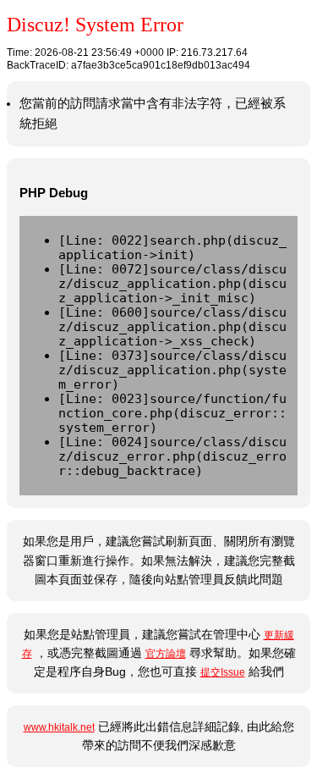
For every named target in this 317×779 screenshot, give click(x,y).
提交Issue (222, 672)
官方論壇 (165, 654)
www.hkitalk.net (59, 727)
